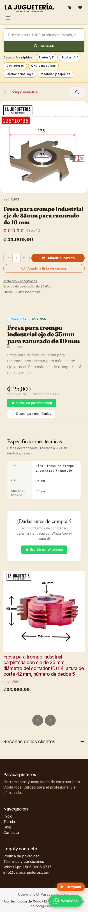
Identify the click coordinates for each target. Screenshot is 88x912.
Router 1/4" (70, 57)
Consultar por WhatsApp (34, 403)
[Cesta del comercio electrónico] (69, 7)
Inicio (7, 816)
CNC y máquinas (43, 65)
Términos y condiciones (23, 861)
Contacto (11, 832)
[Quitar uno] (8, 258)
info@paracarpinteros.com (26, 872)
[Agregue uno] (24, 258)
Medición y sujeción (55, 74)
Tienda (9, 821)
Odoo (37, 901)
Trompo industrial (24, 92)
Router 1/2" (47, 57)
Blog (7, 827)
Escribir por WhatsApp (46, 549)
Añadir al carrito (61, 258)
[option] (44, 641)
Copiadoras (15, 65)
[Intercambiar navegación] (7, 17)
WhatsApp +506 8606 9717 (27, 867)
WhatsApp (69, 901)
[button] (77, 92)
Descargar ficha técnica (33, 413)
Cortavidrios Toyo (20, 74)
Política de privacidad (21, 856)
